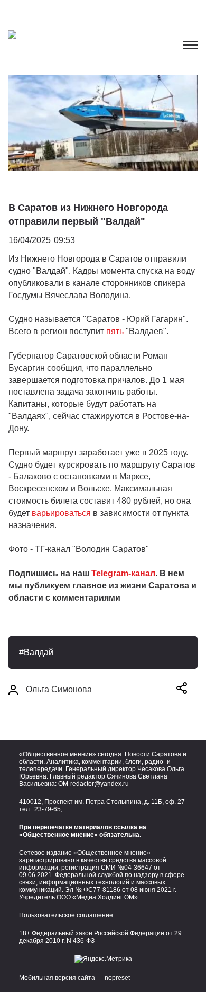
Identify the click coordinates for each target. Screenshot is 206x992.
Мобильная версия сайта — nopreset (74, 977)
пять (116, 331)
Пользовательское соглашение (66, 915)
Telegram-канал (123, 573)
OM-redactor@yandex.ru (93, 784)
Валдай (38, 652)
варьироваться (62, 512)
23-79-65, (48, 809)
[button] (181, 690)
